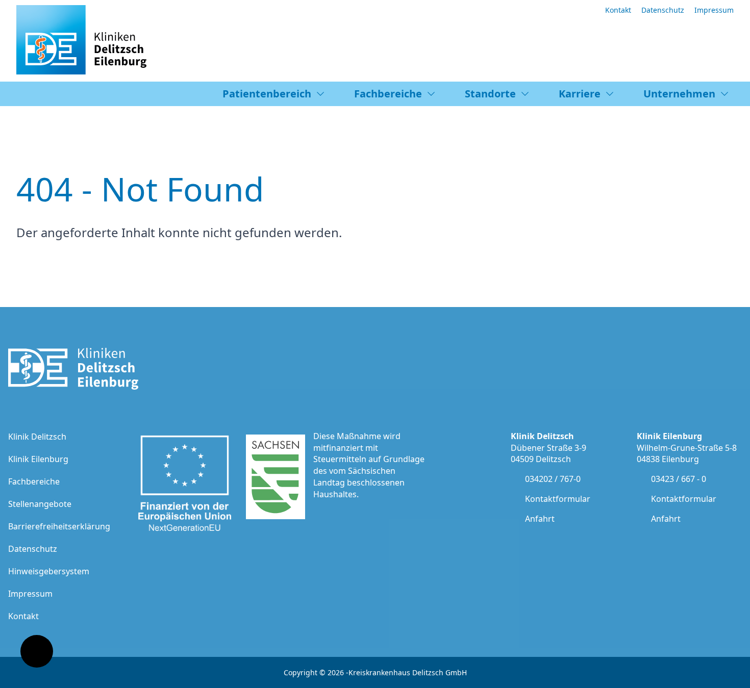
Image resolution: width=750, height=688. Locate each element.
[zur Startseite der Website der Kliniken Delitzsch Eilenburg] (81, 43)
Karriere (580, 93)
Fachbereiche (388, 93)
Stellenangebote (39, 503)
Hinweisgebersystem (48, 571)
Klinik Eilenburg (38, 459)
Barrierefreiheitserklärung (59, 526)
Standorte (490, 93)
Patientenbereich (266, 93)
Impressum (714, 10)
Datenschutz (662, 10)
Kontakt (618, 10)
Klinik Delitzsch (37, 436)
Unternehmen (679, 93)
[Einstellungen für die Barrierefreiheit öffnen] (36, 651)
